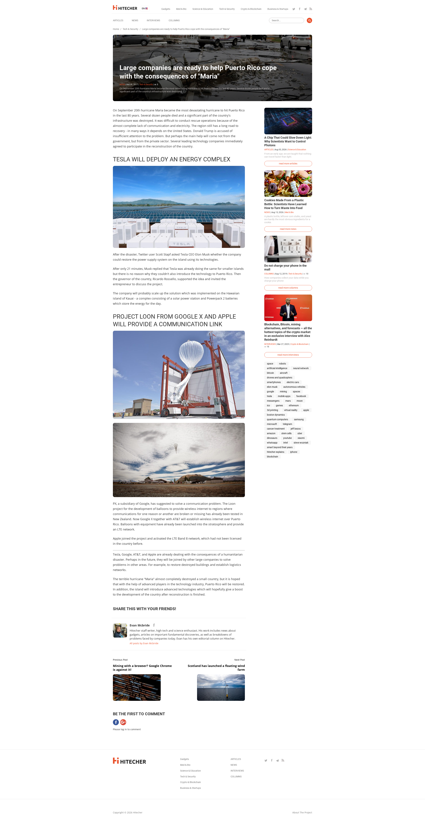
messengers (273, 400)
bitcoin (270, 373)
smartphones (274, 382)
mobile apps (284, 396)
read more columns (288, 287)
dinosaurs (272, 438)
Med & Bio (181, 9)
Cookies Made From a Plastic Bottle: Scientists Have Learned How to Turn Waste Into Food (285, 204)
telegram (287, 424)
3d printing (272, 410)
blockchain (272, 456)
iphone (293, 452)
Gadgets (165, 9)
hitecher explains (275, 452)
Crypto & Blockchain (251, 9)
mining (283, 391)
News (135, 20)
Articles (118, 20)
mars (288, 400)
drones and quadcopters (279, 377)
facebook (301, 396)
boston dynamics (276, 414)
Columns (174, 20)
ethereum (294, 405)
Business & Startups (277, 9)
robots (282, 363)
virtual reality (290, 410)
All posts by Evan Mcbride (144, 643)
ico (268, 405)
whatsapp (272, 442)
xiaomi (301, 438)
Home (116, 29)
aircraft (284, 373)
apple (306, 410)
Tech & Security (227, 9)
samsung (299, 419)
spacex (296, 391)
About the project (302, 812)
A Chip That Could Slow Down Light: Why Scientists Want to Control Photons (288, 141)
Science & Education (202, 9)
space (270, 363)
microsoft (272, 424)
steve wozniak (301, 442)
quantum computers (277, 419)
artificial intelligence (277, 368)
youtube (287, 438)
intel (285, 442)
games (279, 405)
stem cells (286, 433)
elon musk (272, 387)
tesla (269, 396)
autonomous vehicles (294, 387)
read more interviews (288, 354)
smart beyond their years (280, 447)
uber (300, 433)
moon (300, 400)
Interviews (153, 20)
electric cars (293, 382)
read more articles (288, 163)
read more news (288, 229)
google (270, 391)
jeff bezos (296, 428)
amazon (271, 433)
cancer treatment (276, 428)
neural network (301, 368)
